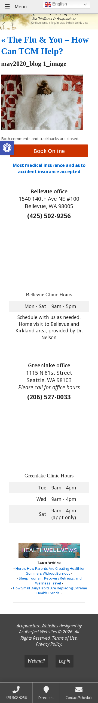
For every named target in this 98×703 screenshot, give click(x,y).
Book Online (49, 151)
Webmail (36, 661)
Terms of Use (64, 638)
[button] (7, 148)
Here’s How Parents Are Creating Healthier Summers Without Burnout (50, 571)
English (59, 4)
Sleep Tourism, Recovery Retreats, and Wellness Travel (50, 581)
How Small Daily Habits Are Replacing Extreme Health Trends (50, 590)
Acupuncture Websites (37, 626)
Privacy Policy (48, 644)
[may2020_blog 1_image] (42, 129)
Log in (64, 661)
